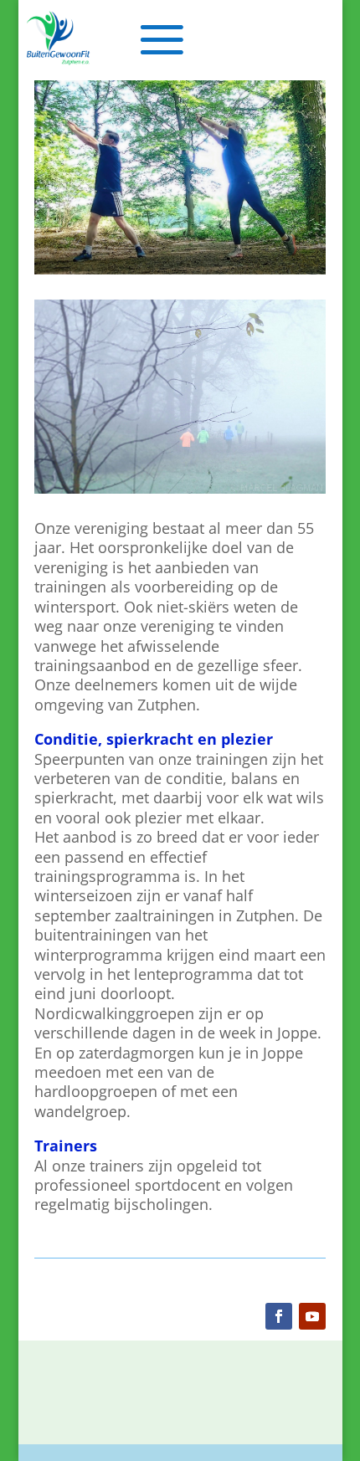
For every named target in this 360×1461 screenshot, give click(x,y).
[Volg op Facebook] (278, 1316)
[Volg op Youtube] (312, 1316)
